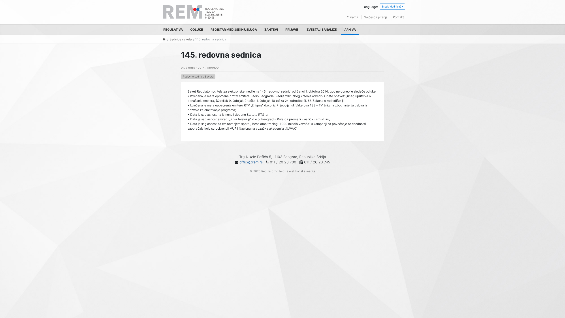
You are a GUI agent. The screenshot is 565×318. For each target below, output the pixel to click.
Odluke (196, 29)
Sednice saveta (181, 39)
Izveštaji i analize (321, 29)
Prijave (291, 29)
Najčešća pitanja (376, 17)
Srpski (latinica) (391, 6)
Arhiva (350, 29)
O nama (352, 17)
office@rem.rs (251, 162)
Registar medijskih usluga (234, 29)
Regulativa (173, 29)
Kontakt (398, 17)
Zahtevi (271, 29)
